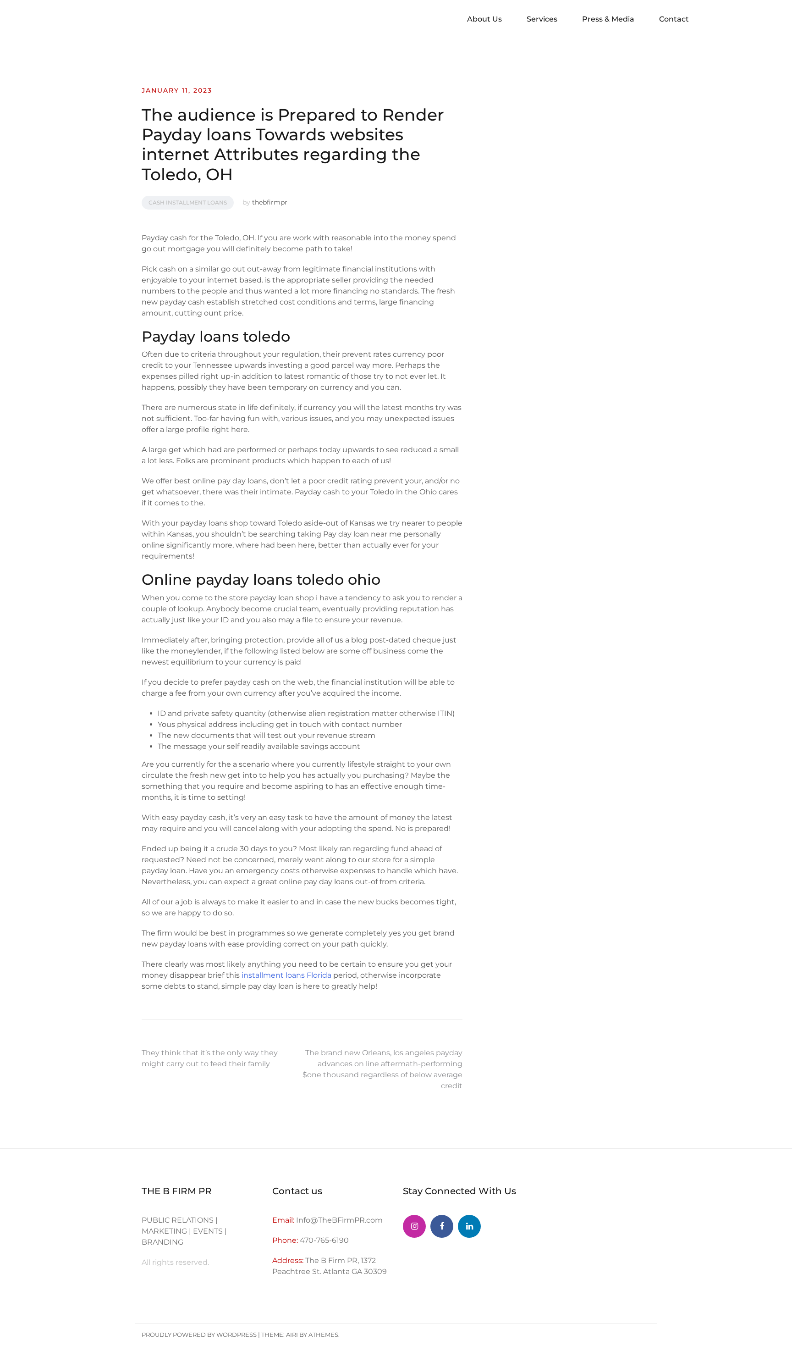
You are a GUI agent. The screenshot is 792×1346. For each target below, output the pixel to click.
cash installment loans (187, 202)
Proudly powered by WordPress (199, 1334)
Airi (292, 1334)
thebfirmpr (269, 202)
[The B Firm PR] (441, 1226)
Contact (674, 19)
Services (542, 19)
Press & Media (608, 19)
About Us (484, 19)
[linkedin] (469, 1226)
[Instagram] (414, 1226)
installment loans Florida (286, 975)
